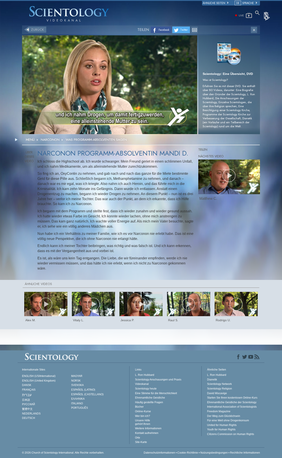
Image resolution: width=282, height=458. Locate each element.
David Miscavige (217, 393)
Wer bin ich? (142, 416)
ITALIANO (77, 403)
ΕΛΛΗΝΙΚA (78, 398)
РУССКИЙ (28, 404)
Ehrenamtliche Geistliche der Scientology (231, 402)
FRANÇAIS (28, 389)
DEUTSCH (28, 418)
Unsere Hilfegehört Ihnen (142, 422)
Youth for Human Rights (221, 429)
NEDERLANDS (31, 413)
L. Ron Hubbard (144, 374)
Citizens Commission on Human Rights (230, 434)
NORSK (76, 380)
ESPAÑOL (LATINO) (83, 389)
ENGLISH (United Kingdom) (39, 380)
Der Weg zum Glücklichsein (223, 416)
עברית (27, 395)
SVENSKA (77, 385)
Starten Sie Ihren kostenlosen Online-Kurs (232, 397)
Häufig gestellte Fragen (149, 402)
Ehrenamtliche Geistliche (150, 397)
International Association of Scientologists (232, 406)
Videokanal (142, 384)
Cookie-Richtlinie (187, 452)
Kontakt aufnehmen (146, 433)
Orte (137, 437)
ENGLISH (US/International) (39, 376)
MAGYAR (76, 376)
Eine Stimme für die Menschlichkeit (156, 393)
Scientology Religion (219, 388)
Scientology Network (219, 384)
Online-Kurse (143, 411)
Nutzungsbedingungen (214, 452)
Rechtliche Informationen (245, 452)
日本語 (26, 399)
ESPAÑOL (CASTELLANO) (87, 394)
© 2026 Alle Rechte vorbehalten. (63, 452)
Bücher (139, 406)
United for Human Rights (222, 425)
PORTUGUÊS (79, 407)
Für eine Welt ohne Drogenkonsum (228, 420)
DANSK (26, 385)
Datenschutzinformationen (159, 452)
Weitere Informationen (148, 428)
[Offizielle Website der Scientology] (267, 16)
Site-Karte (141, 442)
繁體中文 (27, 408)
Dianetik (212, 379)
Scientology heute (146, 388)
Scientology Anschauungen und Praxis (158, 379)
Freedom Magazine (218, 411)
